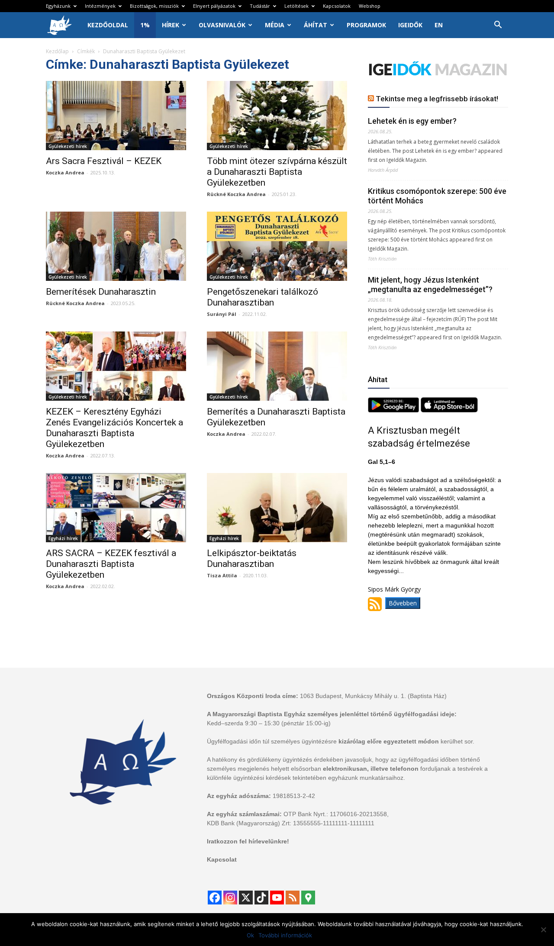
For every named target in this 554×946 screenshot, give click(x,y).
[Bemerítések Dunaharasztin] (116, 246)
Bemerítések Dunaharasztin (101, 291)
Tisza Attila (222, 575)
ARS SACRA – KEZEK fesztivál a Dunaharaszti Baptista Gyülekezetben (111, 564)
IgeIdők (410, 25)
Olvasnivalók (222, 25)
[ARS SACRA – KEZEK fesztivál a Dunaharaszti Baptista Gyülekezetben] (116, 507)
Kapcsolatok (337, 6)
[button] (497, 26)
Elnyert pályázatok (214, 6)
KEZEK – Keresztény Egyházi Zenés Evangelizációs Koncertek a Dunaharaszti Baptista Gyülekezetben (114, 427)
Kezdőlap (57, 51)
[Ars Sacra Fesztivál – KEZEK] (116, 115)
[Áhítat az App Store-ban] (449, 410)
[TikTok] (261, 897)
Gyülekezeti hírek (67, 146)
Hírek (170, 25)
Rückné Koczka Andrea (236, 194)
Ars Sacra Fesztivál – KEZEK (103, 161)
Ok (250, 935)
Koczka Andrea (65, 172)
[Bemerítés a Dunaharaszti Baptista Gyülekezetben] (277, 366)
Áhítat (315, 25)
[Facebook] (215, 897)
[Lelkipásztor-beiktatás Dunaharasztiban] (277, 507)
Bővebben (403, 603)
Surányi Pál (221, 314)
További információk (285, 935)
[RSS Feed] (293, 897)
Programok (366, 25)
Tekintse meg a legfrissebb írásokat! (437, 98)
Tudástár (260, 6)
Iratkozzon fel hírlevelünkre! (248, 841)
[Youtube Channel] (277, 897)
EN (439, 25)
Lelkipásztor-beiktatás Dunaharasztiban (251, 558)
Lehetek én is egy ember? (412, 120)
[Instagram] (230, 897)
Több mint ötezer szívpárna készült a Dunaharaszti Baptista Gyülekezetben (277, 172)
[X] (246, 897)
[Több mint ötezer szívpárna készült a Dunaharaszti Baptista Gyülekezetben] (277, 115)
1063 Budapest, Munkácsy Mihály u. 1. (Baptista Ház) (373, 695)
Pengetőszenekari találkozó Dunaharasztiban (262, 297)
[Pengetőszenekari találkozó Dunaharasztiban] (277, 246)
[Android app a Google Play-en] (394, 410)
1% (145, 25)
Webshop (369, 6)
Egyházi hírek (63, 538)
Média (274, 25)
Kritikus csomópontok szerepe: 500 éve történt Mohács (437, 196)
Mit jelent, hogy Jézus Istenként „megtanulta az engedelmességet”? (430, 284)
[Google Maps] (308, 897)
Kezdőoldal (107, 25)
